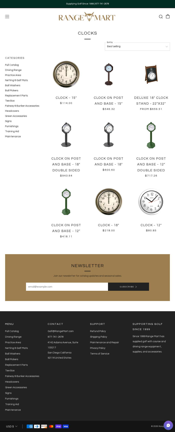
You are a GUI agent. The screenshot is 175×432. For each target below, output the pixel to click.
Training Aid (12, 131)
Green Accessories (16, 116)
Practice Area (13, 75)
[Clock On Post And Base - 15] (108, 74)
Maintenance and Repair (104, 342)
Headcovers (12, 111)
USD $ (10, 426)
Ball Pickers (11, 90)
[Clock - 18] (108, 201)
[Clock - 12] (151, 201)
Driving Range (13, 70)
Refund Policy (98, 331)
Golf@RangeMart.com (61, 331)
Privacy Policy (97, 348)
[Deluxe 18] (151, 74)
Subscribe (127, 287)
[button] (168, 425)
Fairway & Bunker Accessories (22, 106)
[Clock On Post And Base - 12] (151, 135)
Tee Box (10, 100)
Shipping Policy (98, 337)
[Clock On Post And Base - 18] (66, 135)
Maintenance (13, 136)
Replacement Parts (16, 95)
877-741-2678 (55, 337)
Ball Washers (12, 85)
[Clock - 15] (66, 74)
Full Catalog (12, 65)
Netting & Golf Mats (16, 80)
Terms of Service (99, 353)
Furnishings (11, 126)
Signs (8, 121)
